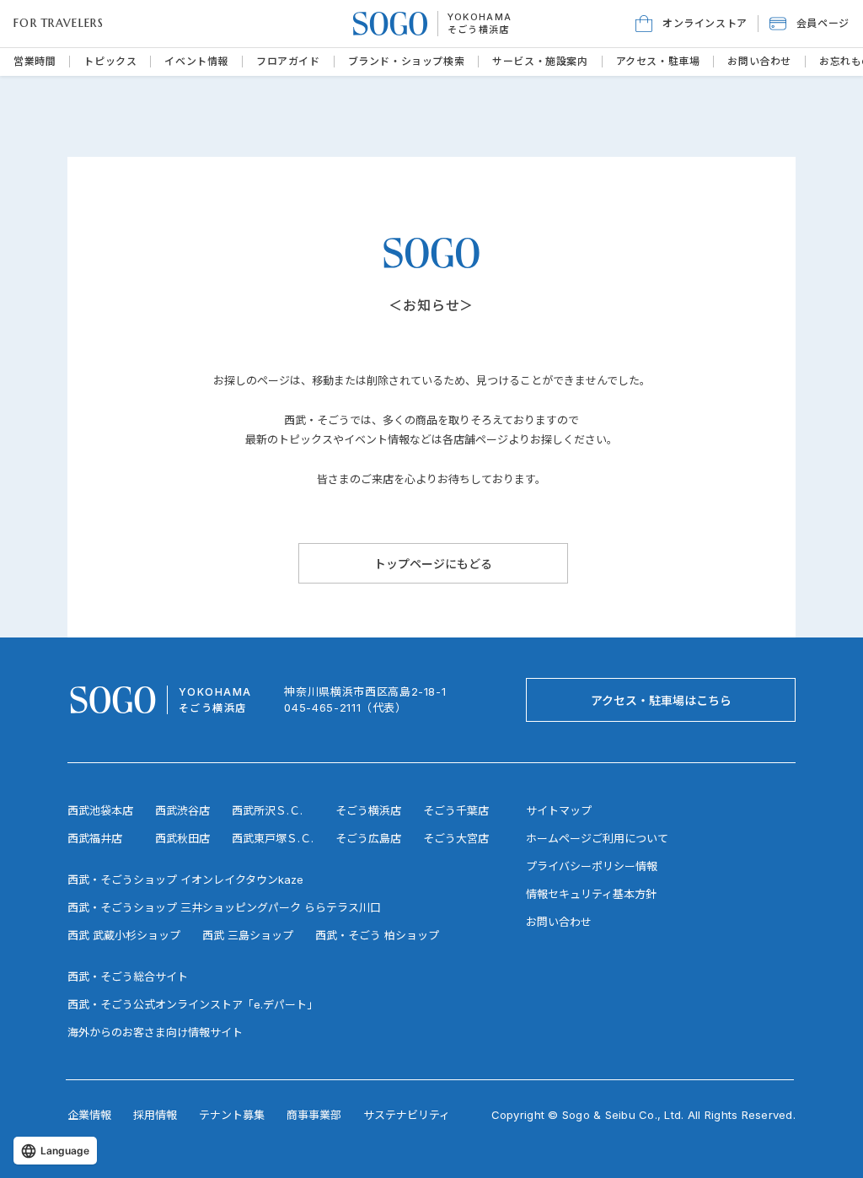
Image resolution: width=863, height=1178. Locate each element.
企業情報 (89, 1115)
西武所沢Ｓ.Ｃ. (267, 810)
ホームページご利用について (597, 838)
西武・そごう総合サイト (127, 976)
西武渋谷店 (182, 810)
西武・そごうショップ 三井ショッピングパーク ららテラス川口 (224, 907)
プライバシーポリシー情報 (591, 866)
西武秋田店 (182, 838)
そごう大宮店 (456, 838)
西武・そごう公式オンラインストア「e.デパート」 (192, 1004)
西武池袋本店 (100, 810)
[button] (809, 23)
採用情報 (155, 1115)
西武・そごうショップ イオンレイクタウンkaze (185, 879)
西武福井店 (94, 838)
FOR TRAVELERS (58, 23)
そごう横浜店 (479, 29)
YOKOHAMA (480, 17)
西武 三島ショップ (247, 935)
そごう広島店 (368, 838)
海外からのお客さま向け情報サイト (155, 1032)
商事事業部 (314, 1115)
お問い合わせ (559, 921)
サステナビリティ (406, 1115)
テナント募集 (232, 1115)
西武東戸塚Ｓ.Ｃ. (273, 838)
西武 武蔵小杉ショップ (123, 935)
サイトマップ (559, 810)
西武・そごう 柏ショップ (377, 935)
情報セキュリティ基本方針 (591, 894)
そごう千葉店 (456, 810)
